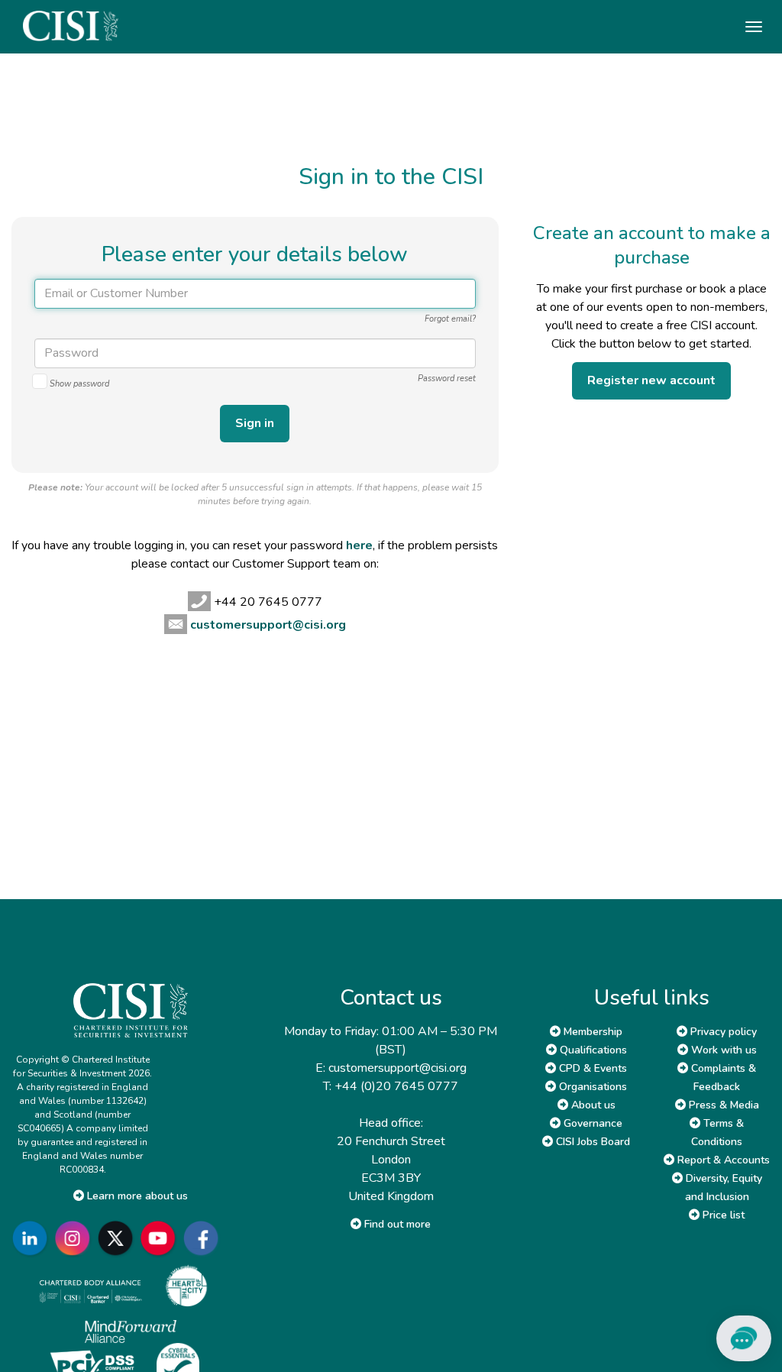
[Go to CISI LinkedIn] (32, 1238)
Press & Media (722, 1105)
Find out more (396, 1224)
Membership (591, 1031)
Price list (722, 1215)
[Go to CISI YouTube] (161, 1238)
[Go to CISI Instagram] (75, 1238)
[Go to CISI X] (118, 1238)
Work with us (722, 1050)
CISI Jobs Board (591, 1141)
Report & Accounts (722, 1160)
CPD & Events (591, 1068)
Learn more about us (136, 1196)
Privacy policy (722, 1031)
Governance (591, 1123)
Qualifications (592, 1050)
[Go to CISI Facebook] (204, 1238)
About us (592, 1105)
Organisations (591, 1086)
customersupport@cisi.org (268, 624)
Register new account (651, 380)
